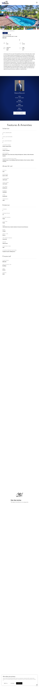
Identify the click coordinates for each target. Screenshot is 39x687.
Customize (12, 683)
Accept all (19, 683)
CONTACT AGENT (19, 113)
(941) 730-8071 (19, 101)
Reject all (5, 683)
